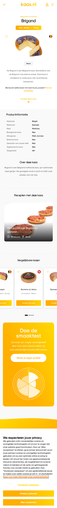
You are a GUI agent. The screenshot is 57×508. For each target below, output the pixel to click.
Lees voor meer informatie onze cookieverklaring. (26, 477)
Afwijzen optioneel (28, 493)
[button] (25, 314)
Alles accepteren (28, 502)
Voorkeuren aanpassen (28, 485)
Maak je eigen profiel (28, 358)
